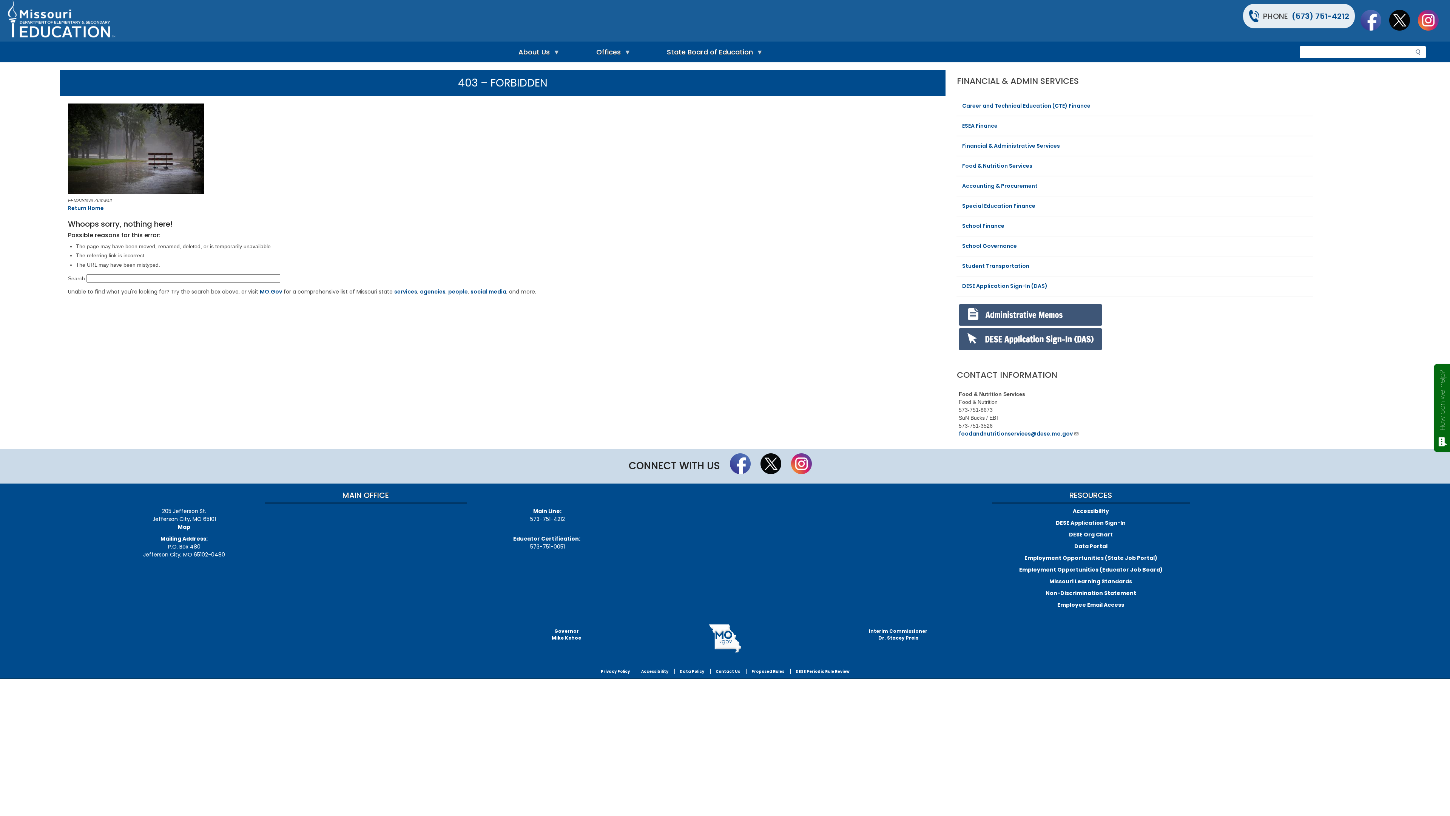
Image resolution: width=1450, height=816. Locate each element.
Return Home (86, 208)
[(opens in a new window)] (246, 150)
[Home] (365, 21)
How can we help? (1442, 400)
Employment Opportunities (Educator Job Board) (1091, 569)
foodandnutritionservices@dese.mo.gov (1016, 433)
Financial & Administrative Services (1011, 146)
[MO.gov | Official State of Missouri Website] (725, 638)
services (405, 291)
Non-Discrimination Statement (1091, 593)
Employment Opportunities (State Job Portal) (1090, 558)
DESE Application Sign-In (1091, 523)
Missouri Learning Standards (1090, 581)
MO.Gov (271, 291)
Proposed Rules (767, 671)
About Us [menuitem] (532, 53)
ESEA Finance (980, 126)
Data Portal (1091, 546)
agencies (433, 291)
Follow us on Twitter (1403, 20)
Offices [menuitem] (606, 53)
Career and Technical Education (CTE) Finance (1026, 106)
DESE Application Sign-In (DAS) (1004, 286)
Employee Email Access (1090, 605)
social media (488, 291)
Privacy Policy (615, 671)
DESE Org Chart (1091, 534)
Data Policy (692, 671)
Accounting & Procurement (1000, 186)
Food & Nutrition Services (997, 166)
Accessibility (1091, 511)
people (458, 291)
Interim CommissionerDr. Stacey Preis (898, 634)
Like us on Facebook (1374, 20)
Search (76, 278)
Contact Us (728, 671)
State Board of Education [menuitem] (708, 53)
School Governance (989, 246)
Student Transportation (995, 266)
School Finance (983, 226)
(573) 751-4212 (1320, 16)
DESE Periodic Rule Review (823, 671)
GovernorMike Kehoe (566, 634)
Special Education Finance (998, 206)
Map (184, 527)
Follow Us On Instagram (1432, 20)
